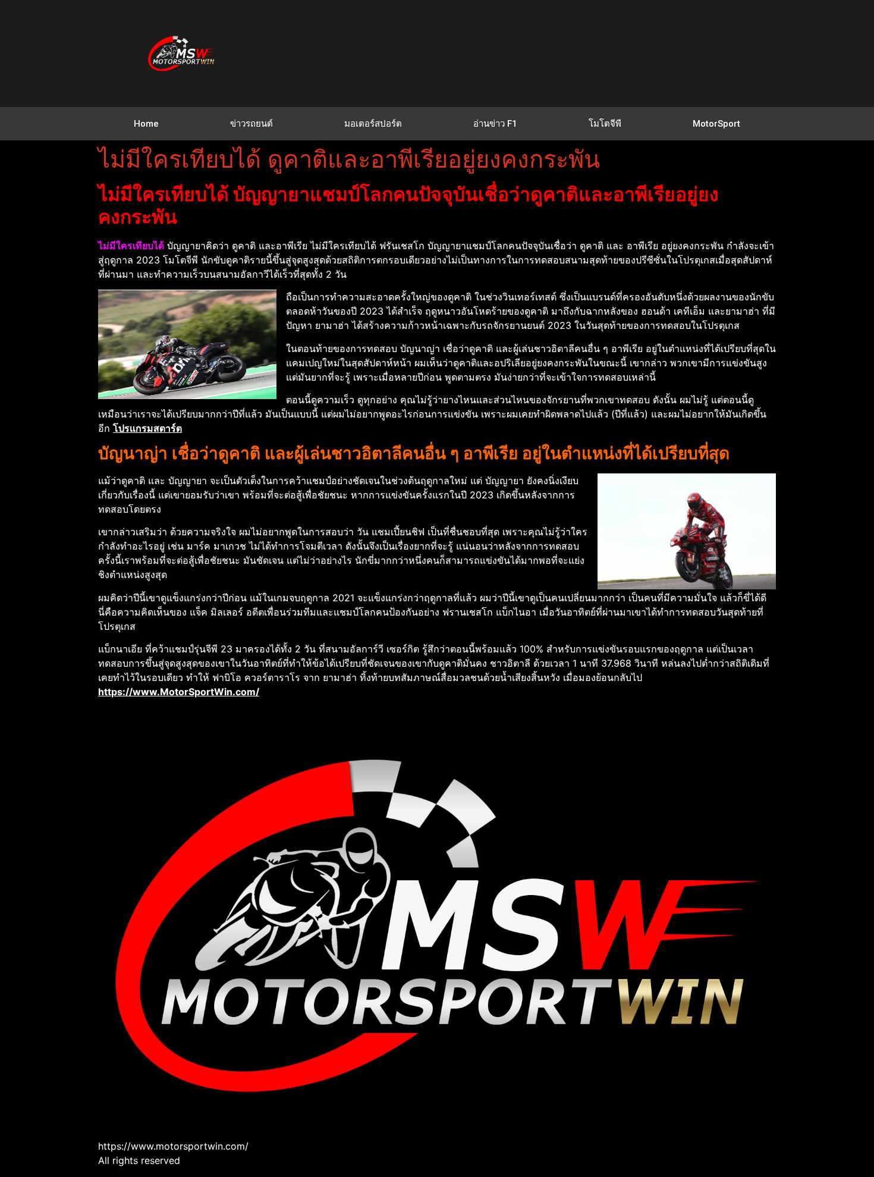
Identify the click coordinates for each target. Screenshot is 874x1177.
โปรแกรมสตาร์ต (147, 428)
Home (146, 123)
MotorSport (716, 123)
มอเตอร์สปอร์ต (373, 123)
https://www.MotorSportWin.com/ (178, 692)
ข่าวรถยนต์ (251, 123)
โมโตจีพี (605, 123)
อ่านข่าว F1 (495, 123)
